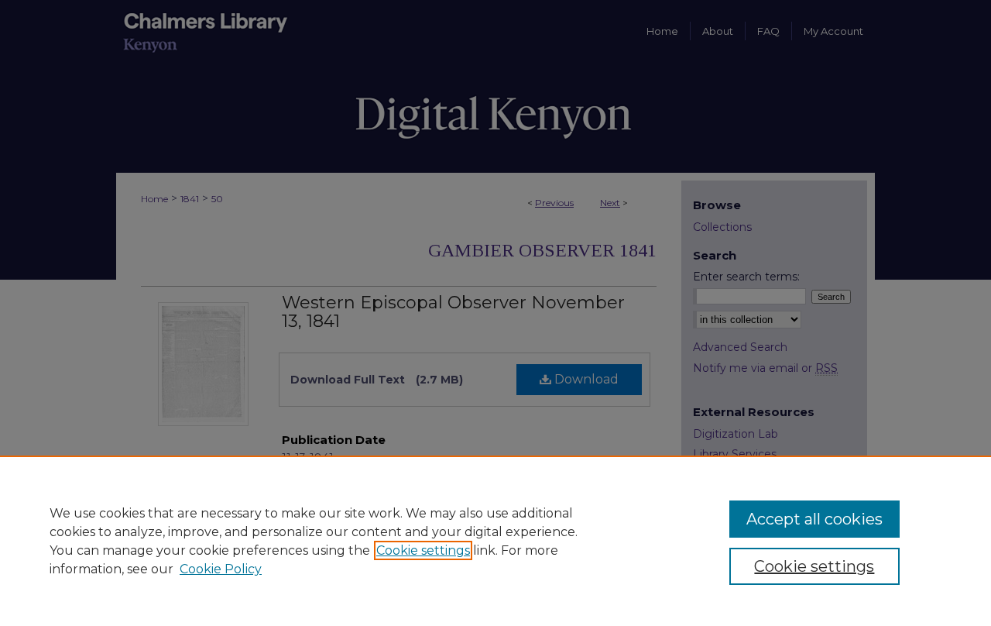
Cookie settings (423, 550)
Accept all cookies (814, 519)
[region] (495, 541)
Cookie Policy (221, 569)
